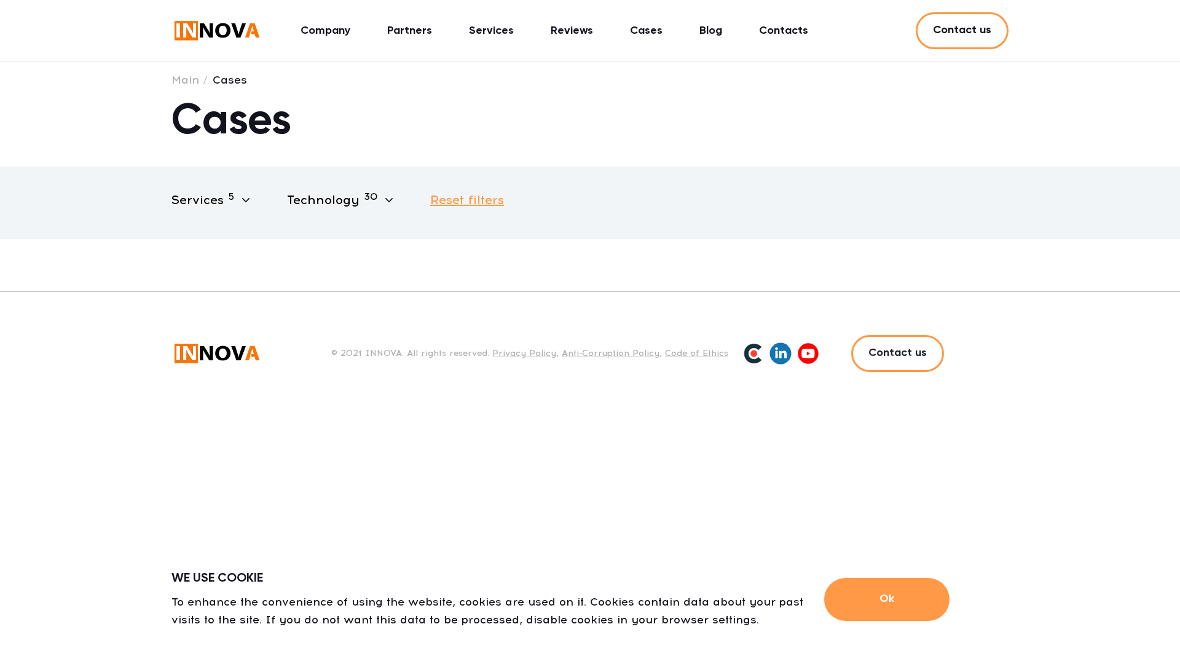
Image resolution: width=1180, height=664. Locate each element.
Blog (710, 30)
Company (325, 30)
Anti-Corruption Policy (610, 353)
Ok (886, 598)
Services (491, 30)
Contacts (783, 30)
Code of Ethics (696, 353)
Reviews (572, 30)
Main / (189, 80)
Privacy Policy (524, 353)
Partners (409, 30)
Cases (646, 30)
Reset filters (467, 199)
